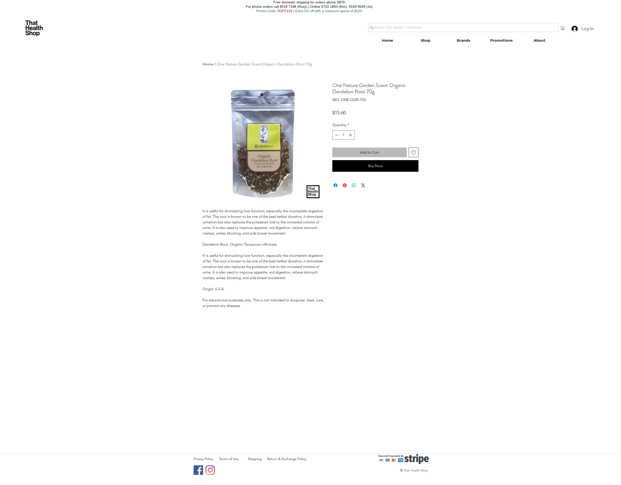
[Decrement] (336, 135)
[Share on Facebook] (335, 185)
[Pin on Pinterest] (345, 185)
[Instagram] (210, 470)
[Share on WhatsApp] (354, 185)
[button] (562, 28)
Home (208, 64)
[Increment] (351, 135)
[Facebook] (198, 470)
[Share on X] (363, 185)
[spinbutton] (344, 135)
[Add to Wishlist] (414, 152)
